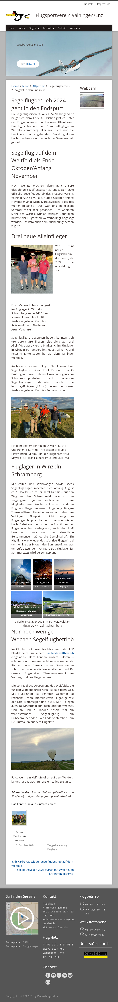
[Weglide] (48, 984)
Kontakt (88, 4)
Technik (47, 28)
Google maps (30, 946)
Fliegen (32, 28)
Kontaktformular (58, 927)
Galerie (62, 28)
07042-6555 (54, 911)
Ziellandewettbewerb (60, 653)
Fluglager (52, 849)
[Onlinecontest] (64, 977)
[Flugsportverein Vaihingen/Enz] (18, 15)
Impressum (103, 4)
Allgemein (39, 86)
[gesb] (48, 977)
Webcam (75, 28)
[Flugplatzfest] (59, 977)
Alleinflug (61, 845)
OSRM (26, 942)
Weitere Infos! (29, 64)
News (21, 28)
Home (11, 28)
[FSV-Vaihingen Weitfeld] (92, 106)
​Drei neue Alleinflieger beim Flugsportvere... (19, 836)
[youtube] (53, 977)
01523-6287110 (59, 919)
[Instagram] (70, 977)
